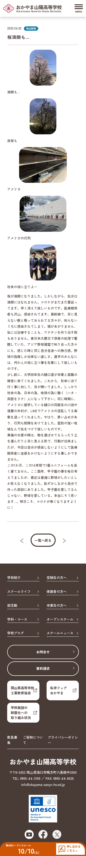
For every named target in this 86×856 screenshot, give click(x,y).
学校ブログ (15, 633)
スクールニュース (60, 633)
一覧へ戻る (43, 540)
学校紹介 (14, 578)
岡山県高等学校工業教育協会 (22, 690)
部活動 (12, 605)
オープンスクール (60, 619)
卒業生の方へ (57, 605)
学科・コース (17, 619)
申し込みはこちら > (73, 848)
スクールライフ (19, 591)
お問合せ (43, 651)
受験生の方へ (57, 578)
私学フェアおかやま (58, 690)
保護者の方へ (57, 591)
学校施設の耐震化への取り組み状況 (21, 712)
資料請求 (43, 668)
